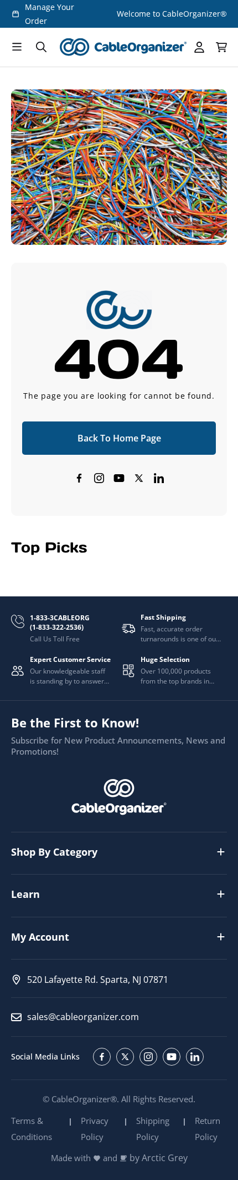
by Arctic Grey (159, 1158)
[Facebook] (79, 478)
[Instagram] (99, 478)
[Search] (41, 47)
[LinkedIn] (159, 478)
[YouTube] (119, 478)
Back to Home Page (119, 438)
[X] (139, 478)
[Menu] (16, 47)
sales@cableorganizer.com (83, 1017)
